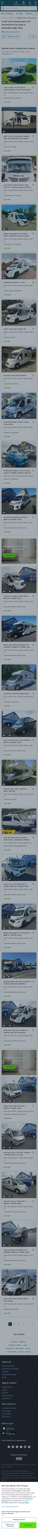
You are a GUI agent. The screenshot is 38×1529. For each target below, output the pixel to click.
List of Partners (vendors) (10, 1506)
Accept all (28, 1525)
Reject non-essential (10, 1525)
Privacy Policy (24, 1502)
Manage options (19, 1519)
